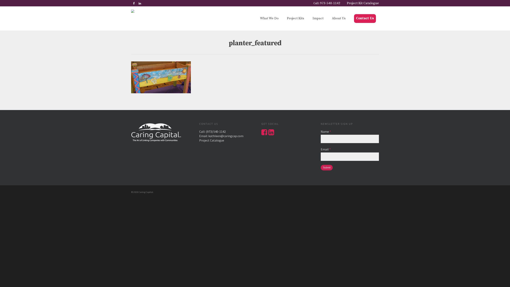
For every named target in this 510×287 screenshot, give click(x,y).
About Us (339, 18)
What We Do (269, 18)
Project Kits (295, 18)
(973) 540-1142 (216, 132)
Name (326, 132)
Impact (318, 18)
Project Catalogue (211, 140)
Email (326, 149)
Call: (326, 3)
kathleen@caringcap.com (225, 136)
